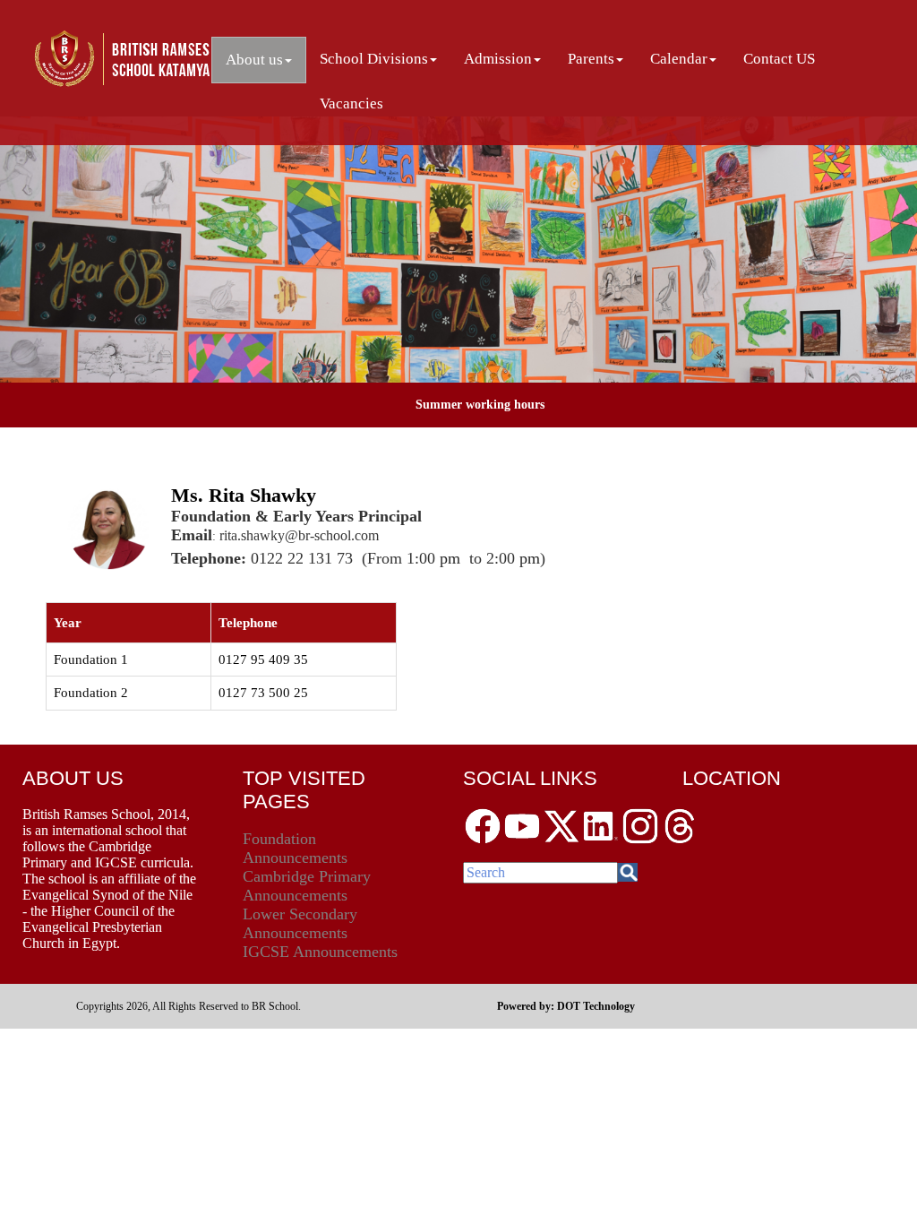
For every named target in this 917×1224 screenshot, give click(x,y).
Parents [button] (591, 58)
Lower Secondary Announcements (300, 923)
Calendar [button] (678, 58)
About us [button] (254, 59)
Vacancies (351, 103)
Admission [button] (498, 58)
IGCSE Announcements (320, 952)
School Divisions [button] (374, 58)
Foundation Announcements (295, 848)
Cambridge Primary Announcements (307, 885)
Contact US (779, 58)
